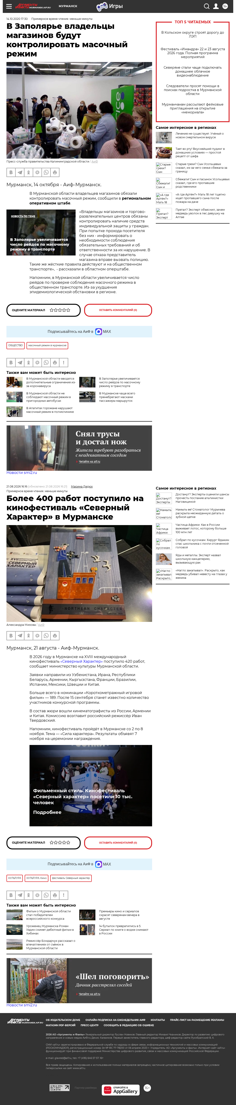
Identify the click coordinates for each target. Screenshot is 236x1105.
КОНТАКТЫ (158, 1020)
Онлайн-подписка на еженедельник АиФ (115, 1020)
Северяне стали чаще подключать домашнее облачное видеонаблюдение (193, 71)
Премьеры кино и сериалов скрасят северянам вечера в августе (119, 915)
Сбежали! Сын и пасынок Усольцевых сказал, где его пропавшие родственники (203, 182)
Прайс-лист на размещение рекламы (197, 1020)
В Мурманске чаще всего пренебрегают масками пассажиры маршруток (117, 397)
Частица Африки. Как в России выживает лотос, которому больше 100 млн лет (201, 528)
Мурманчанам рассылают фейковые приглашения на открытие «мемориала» (193, 108)
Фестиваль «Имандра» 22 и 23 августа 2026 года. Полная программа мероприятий (193, 53)
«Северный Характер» (82, 661)
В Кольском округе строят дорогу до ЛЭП (192, 34)
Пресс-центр (89, 1025)
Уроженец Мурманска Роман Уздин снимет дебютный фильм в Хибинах (50, 929)
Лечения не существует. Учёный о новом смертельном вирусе (200, 135)
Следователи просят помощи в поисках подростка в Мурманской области (193, 90)
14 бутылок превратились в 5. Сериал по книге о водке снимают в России (123, 929)
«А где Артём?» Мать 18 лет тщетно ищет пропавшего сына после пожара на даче (201, 198)
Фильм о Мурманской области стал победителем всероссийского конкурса (48, 915)
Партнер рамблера (86, 1087)
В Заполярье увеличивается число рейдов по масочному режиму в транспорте (119, 382)
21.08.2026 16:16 (16, 486)
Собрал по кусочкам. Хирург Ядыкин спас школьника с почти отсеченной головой (202, 543)
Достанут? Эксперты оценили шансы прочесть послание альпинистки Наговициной (202, 498)
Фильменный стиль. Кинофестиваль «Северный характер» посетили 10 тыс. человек (82, 796)
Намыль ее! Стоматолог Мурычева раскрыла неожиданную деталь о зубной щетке (200, 513)
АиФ (94, 161)
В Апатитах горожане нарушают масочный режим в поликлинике (50, 410)
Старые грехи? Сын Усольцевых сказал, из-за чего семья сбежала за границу (201, 167)
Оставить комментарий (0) (118, 310)
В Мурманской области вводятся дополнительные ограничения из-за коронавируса (51, 382)
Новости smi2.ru (21, 472)
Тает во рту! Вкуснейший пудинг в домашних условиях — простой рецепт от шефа (200, 152)
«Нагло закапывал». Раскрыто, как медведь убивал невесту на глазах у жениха (201, 574)
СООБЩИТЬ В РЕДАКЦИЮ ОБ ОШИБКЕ (129, 1025)
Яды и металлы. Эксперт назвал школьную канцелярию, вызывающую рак (198, 558)
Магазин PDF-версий (60, 1025)
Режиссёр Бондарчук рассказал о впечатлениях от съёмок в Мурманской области (50, 944)
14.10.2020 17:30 (17, 19)
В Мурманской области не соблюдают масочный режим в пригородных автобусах (48, 397)
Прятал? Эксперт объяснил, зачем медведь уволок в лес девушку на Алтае (200, 213)
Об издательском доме (63, 1020)
